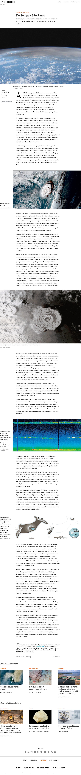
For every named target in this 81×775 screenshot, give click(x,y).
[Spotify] (48, 752)
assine (59, 2)
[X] (28, 752)
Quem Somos (34, 760)
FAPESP (18, 768)
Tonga (28, 656)
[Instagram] (31, 752)
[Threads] (38, 752)
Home (24, 760)
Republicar (57, 656)
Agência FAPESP (29, 768)
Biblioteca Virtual (43, 768)
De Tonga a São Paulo (30, 15)
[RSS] (51, 752)
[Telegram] (41, 752)
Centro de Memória (59, 768)
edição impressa (75, 2)
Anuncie (43, 760)
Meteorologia (20, 656)
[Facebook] (26, 752)
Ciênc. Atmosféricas (6, 101)
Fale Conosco (53, 760)
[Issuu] (54, 752)
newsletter (66, 2)
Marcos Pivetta (5, 92)
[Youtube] (45, 752)
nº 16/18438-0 (41, 646)
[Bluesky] (35, 752)
